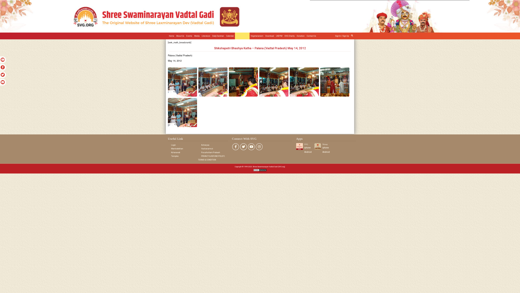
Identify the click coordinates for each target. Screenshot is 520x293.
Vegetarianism (257, 36)
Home (171, 36)
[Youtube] (251, 146)
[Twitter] (243, 146)
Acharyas (205, 145)
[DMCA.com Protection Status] (260, 170)
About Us (180, 36)
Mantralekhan (242, 36)
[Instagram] (259, 146)
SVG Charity (290, 36)
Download (269, 36)
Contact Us (311, 36)
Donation (301, 36)
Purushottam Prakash (210, 152)
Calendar (230, 36)
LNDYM (279, 36)
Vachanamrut (207, 149)
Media (197, 36)
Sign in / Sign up (342, 36)
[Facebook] (235, 146)
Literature (206, 36)
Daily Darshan (218, 36)
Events (189, 36)
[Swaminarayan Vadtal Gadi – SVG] (260, 16)
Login (173, 145)
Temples (175, 156)
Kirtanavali (175, 152)
